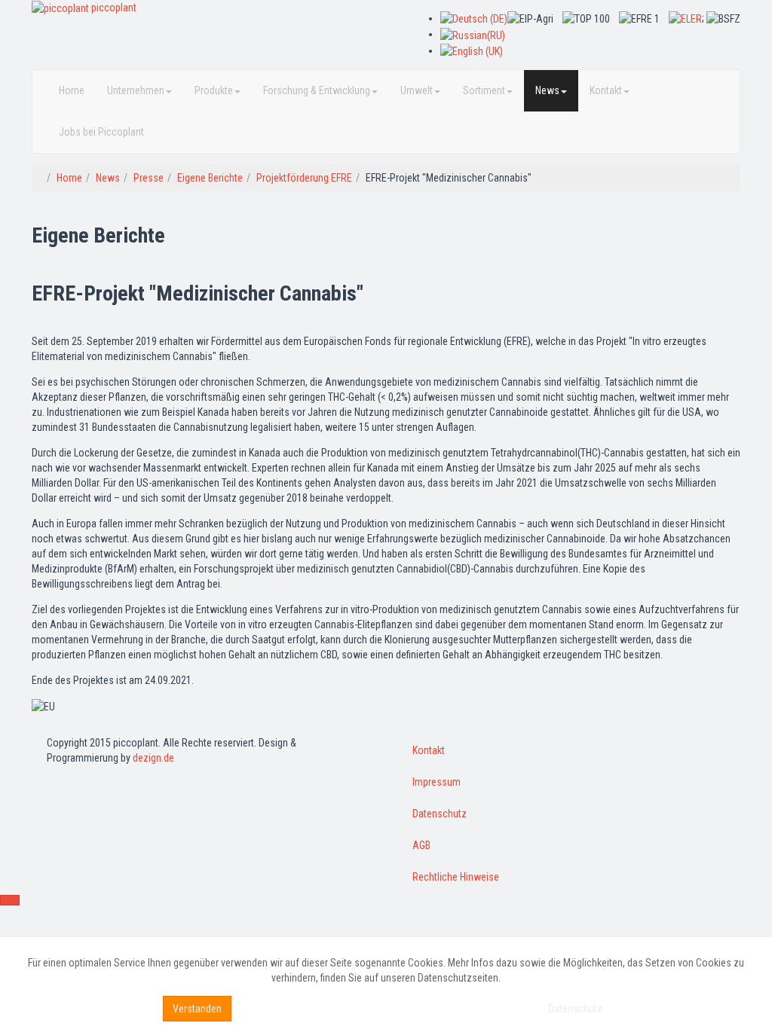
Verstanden (197, 1009)
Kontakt (606, 90)
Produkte (214, 90)
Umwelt (416, 90)
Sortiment (484, 90)
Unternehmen (135, 90)
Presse (148, 178)
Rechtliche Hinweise (455, 877)
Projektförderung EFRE (304, 178)
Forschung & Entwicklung (316, 90)
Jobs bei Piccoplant (101, 132)
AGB (421, 845)
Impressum (436, 782)
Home (71, 90)
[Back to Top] (10, 900)
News (547, 90)
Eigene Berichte (210, 178)
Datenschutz (439, 814)
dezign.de (153, 758)
